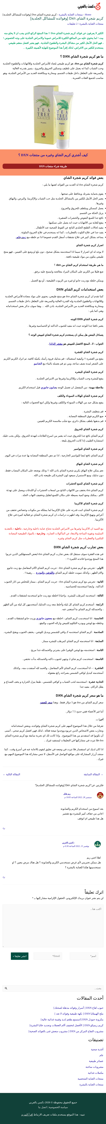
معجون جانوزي (44, 618)
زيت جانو (21, 237)
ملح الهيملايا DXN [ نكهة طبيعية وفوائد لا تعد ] (79, 1013)
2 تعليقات (72, 23)
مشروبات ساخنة (94, 1066)
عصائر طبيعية (96, 1061)
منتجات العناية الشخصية (90, 1078)
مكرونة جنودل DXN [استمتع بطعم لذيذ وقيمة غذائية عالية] (72, 1019)
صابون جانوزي (48, 387)
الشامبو (38, 363)
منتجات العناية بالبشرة (71, 14)
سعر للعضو (46, 702)
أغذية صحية (97, 1049)
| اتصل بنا (43, 1107)
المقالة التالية (11, 774)
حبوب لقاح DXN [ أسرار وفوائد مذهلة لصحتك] (78, 1007)
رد (4, 827)
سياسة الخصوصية (58, 1107)
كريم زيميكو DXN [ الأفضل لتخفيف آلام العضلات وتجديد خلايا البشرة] (66, 1025)
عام (101, 1055)
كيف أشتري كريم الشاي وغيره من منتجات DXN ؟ (53, 155)
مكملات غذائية (95, 1072)
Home (88, 14)
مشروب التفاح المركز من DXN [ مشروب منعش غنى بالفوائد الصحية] (66, 1031)
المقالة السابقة (93, 774)
